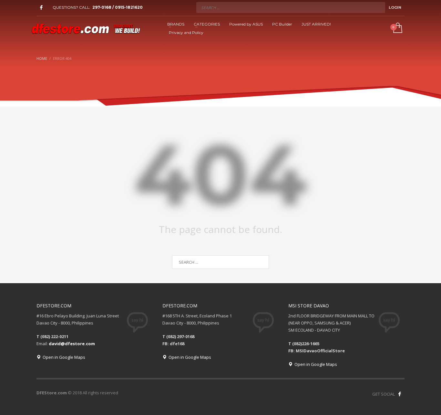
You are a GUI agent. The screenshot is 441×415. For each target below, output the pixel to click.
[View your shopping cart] (397, 28)
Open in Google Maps (63, 357)
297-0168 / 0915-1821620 (117, 7)
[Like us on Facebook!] (400, 394)
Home (41, 58)
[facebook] (41, 7)
